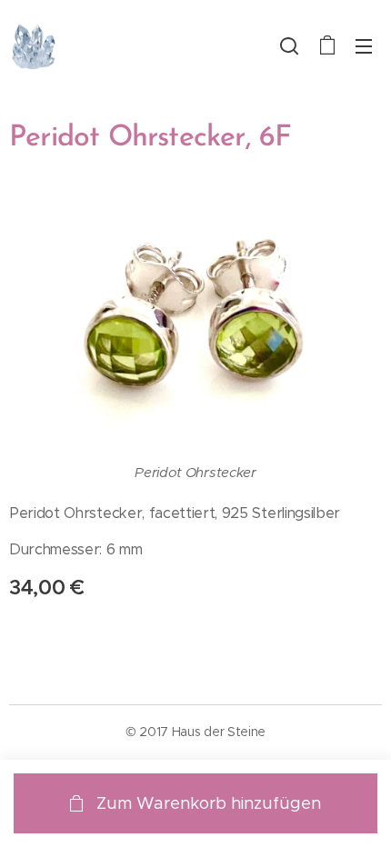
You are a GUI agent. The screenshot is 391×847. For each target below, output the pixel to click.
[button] (289, 45)
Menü (364, 45)
